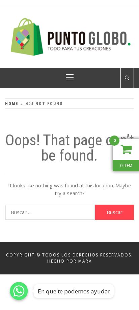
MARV (85, 261)
